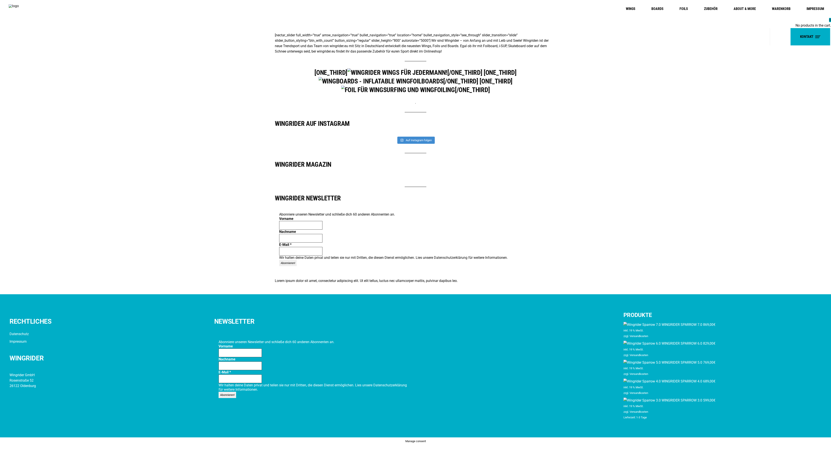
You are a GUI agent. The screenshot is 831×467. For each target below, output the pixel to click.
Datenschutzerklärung (451, 258)
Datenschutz (19, 334)
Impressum (18, 341)
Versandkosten (639, 336)
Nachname (287, 232)
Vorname (286, 219)
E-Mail (285, 245)
